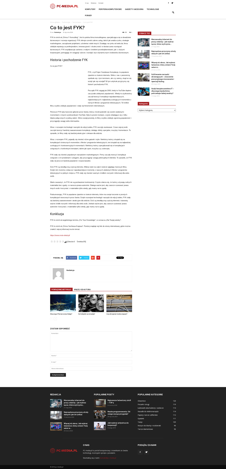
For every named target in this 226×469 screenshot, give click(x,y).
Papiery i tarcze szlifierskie (148, 415)
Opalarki (141, 418)
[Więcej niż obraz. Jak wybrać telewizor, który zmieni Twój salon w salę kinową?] (143, 65)
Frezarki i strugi (143, 404)
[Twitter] (172, 3)
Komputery (90, 9)
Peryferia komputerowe (110, 9)
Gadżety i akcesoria (134, 9)
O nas (87, 3)
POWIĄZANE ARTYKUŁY (61, 290)
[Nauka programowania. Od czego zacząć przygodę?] (100, 414)
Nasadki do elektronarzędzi (148, 411)
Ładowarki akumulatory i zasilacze (151, 408)
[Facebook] (168, 3)
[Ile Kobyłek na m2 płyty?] (91, 303)
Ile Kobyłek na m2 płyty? (86, 314)
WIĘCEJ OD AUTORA (82, 290)
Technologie (153, 9)
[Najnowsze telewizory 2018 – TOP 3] (100, 403)
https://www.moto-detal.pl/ (60, 235)
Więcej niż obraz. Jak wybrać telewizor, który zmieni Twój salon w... (163, 65)
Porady (88, 15)
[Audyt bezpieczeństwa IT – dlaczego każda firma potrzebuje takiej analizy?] (143, 91)
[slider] (57, 241)
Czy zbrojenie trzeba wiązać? (116, 314)
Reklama (93, 3)
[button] (173, 12)
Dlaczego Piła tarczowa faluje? (61, 314)
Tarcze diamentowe (145, 429)
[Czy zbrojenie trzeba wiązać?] (119, 303)
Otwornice (142, 401)
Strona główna (55, 22)
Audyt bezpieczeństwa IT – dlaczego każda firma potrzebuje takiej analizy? (162, 91)
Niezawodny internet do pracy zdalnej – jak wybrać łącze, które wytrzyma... (162, 41)
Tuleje (140, 422)
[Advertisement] (67, 86)
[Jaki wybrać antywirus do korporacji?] (100, 426)
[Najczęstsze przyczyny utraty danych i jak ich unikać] (143, 54)
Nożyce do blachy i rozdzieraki (149, 425)
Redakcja (57, 32)
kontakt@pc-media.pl (108, 458)
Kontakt (101, 3)
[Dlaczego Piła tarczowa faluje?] (63, 303)
